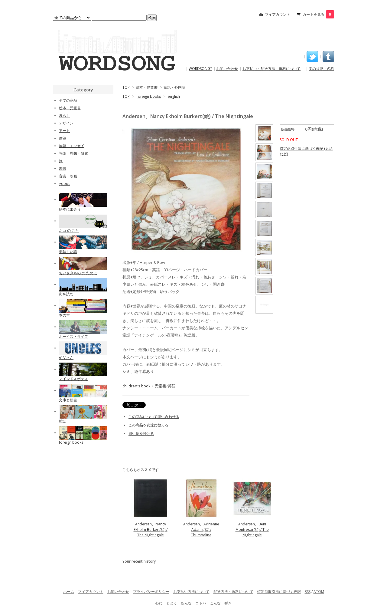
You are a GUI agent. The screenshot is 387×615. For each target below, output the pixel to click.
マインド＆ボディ (73, 378)
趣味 (62, 168)
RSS (308, 591)
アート (64, 130)
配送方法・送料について (233, 591)
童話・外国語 (174, 87)
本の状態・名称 (321, 68)
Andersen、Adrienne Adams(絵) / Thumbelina (201, 529)
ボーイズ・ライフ (73, 336)
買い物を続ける (141, 433)
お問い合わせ (227, 68)
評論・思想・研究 (73, 153)
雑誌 (62, 421)
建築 (62, 138)
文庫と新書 (68, 400)
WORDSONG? (200, 68)
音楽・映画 (68, 176)
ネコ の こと (69, 230)
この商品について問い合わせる (153, 416)
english (174, 96)
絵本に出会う (70, 209)
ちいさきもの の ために (78, 272)
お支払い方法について (191, 591)
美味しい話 (68, 251)
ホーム (68, 591)
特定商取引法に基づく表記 (279, 591)
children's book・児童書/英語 (149, 386)
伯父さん (66, 357)
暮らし (64, 115)
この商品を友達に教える (148, 425)
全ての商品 (68, 100)
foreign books (149, 96)
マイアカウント (277, 14)
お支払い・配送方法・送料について (271, 68)
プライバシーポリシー (151, 591)
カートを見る (317, 14)
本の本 (64, 315)
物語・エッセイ (71, 145)
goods (64, 183)
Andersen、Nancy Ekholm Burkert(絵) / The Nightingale (150, 529)
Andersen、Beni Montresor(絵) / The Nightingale (252, 529)
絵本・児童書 (147, 87)
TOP (126, 87)
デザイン (66, 123)
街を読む (66, 294)
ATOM (319, 591)
